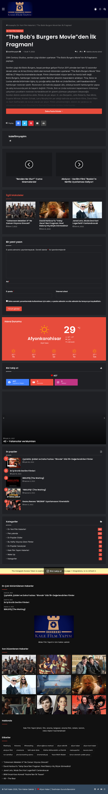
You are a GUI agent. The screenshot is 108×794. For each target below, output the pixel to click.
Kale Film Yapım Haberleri (18, 550)
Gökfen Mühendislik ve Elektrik (54, 750)
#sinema (17, 746)
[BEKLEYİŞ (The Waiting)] (13, 482)
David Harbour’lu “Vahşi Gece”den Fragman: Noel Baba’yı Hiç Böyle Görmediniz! (53, 223)
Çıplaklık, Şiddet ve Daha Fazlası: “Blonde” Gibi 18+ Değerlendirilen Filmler (58, 459)
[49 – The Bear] (54, 664)
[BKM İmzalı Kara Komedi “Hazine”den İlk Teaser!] (89, 664)
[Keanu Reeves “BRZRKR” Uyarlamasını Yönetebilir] (13, 505)
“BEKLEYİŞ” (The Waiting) (34, 489)
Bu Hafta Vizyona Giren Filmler (20, 542)
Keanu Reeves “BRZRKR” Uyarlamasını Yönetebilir (46, 501)
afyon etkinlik (62, 746)
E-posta (10, 291)
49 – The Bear (10, 778)
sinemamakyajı (42, 755)
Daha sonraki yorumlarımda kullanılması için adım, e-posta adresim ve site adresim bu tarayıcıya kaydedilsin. (54, 301)
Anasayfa (12, 25)
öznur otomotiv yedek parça (80, 755)
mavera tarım (88, 750)
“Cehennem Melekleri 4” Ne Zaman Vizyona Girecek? (19, 222)
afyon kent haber (90, 746)
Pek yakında (13, 533)
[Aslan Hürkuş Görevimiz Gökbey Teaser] (54, 684)
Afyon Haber (45, 789)
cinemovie (20, 750)
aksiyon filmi (8, 750)
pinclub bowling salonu (24, 755)
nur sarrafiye (8, 755)
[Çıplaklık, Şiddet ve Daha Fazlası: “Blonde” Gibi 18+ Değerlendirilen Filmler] (13, 463)
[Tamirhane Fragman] (19, 704)
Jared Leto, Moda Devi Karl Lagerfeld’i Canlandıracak (85, 222)
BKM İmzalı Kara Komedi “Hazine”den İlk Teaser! (24, 774)
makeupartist (74, 750)
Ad (8, 281)
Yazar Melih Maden (59, 755)
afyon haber (75, 746)
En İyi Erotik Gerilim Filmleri (22, 470)
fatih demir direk (34, 750)
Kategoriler (12, 559)
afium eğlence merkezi (45, 746)
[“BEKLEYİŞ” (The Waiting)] (13, 493)
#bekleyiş (7, 746)
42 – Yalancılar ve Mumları (19, 441)
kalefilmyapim (13, 52)
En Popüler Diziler (15, 538)
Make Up (11, 554)
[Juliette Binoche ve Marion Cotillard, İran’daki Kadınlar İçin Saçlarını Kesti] (54, 704)
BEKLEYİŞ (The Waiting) (33, 478)
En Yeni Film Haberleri (26, 25)
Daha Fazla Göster (53, 111)
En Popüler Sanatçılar (17, 546)
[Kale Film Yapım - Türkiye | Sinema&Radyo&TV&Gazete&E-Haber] (20, 9)
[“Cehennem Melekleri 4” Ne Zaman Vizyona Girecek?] (20, 210)
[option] (54, 418)
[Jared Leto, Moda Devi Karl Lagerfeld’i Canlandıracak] (87, 210)
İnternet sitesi (62, 291)
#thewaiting (28, 746)
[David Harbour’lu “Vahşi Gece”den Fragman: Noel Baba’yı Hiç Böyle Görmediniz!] (54, 210)
